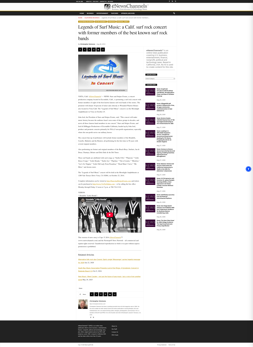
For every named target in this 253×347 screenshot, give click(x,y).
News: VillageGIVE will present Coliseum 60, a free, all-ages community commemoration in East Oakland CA (166, 107)
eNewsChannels (95, 96)
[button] (174, 13)
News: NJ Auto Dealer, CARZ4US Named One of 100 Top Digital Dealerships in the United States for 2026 (165, 120)
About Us (89, 1)
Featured (114, 13)
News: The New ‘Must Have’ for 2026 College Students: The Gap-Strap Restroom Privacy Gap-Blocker (165, 223)
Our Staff (96, 1)
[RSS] (172, 1)
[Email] (103, 50)
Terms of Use (172, 345)
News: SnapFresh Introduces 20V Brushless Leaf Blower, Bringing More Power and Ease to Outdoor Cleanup (165, 92)
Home (82, 13)
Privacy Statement (162, 345)
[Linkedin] (98, 50)
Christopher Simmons (87, 44)
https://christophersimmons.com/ (97, 303)
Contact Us (103, 1)
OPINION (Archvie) (128, 13)
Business (90, 13)
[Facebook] (169, 1)
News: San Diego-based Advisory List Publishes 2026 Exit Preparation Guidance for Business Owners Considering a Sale (165, 209)
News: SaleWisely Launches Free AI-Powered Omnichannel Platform (165, 196)
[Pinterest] (89, 50)
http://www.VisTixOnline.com (104, 184)
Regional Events (123, 22)
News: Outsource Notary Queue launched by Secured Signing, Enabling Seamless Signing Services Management (166, 152)
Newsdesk (111, 22)
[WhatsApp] (94, 50)
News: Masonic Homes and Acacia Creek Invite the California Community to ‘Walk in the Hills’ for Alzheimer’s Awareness (165, 167)
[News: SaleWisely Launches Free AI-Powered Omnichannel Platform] (150, 197)
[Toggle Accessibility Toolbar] (248, 169)
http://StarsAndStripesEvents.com (119, 181)
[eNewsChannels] (126, 7)
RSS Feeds (110, 1)
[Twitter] (175, 1)
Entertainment (102, 13)
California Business (92, 18)
